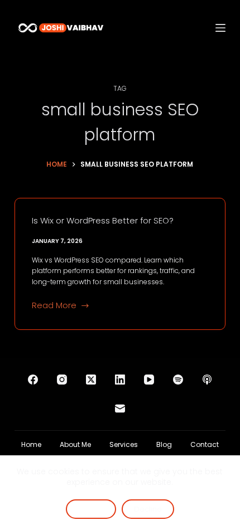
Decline (148, 509)
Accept (91, 509)
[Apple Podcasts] (207, 380)
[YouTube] (149, 380)
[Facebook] (33, 380)
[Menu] (220, 28)
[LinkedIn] (120, 380)
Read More (54, 306)
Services (123, 444)
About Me (75, 444)
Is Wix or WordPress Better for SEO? (103, 220)
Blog (164, 444)
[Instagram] (62, 380)
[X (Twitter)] (91, 380)
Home (31, 444)
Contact (204, 444)
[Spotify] (178, 380)
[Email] (120, 408)
